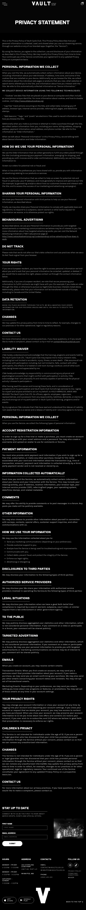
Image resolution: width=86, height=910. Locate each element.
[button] (15, 4)
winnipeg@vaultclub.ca (53, 870)
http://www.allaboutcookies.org (28, 101)
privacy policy (74, 871)
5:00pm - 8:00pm (10, 875)
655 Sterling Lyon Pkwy (27, 866)
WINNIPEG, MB (27, 874)
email (43, 865)
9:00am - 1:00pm (10, 883)
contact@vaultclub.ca (52, 868)
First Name (7, 824)
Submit (12, 844)
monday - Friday (9, 865)
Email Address (9, 833)
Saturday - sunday (7, 880)
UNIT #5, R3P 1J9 (29, 869)
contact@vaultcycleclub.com (66, 341)
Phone (44, 875)
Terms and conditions (73, 874)
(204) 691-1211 (47, 877)
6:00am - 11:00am (10, 868)
